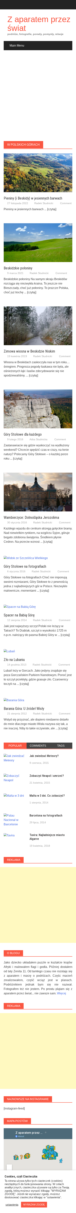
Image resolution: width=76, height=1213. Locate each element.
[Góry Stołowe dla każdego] (38, 408)
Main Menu (17, 45)
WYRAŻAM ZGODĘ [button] (34, 1204)
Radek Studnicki (43, 203)
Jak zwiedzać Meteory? (44, 756)
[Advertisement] (38, 96)
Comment (66, 203)
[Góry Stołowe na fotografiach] (26, 557)
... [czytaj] (50, 209)
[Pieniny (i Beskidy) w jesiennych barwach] (38, 172)
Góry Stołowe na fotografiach (25, 566)
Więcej (61, 993)
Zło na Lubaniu (14, 659)
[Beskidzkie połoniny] (38, 242)
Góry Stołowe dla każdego (23, 434)
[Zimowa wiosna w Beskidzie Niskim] (38, 325)
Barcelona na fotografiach (46, 815)
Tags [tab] (61, 745)
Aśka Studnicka (38, 439)
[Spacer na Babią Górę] (20, 606)
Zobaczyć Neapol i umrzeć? (47, 776)
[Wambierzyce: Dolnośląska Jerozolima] (38, 491)
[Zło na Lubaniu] (9, 651)
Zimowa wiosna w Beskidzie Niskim (29, 351)
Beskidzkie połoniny (18, 268)
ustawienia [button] (12, 1204)
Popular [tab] (15, 745)
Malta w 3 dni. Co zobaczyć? (47, 795)
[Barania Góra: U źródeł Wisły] (14, 700)
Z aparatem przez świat (38, 24)
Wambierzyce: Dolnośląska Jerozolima (31, 517)
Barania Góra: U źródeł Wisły (24, 708)
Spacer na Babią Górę (19, 615)
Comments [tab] (38, 745)
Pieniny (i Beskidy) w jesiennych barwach (33, 198)
